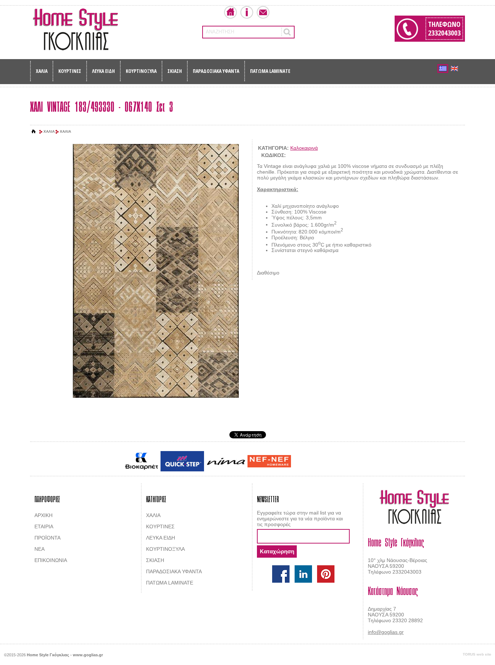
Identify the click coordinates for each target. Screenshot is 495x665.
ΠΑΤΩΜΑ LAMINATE (270, 70)
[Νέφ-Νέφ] (269, 461)
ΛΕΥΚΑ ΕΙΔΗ (103, 70)
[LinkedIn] (303, 574)
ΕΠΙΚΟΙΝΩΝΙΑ (50, 560)
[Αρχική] (33, 131)
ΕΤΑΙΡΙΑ (43, 526)
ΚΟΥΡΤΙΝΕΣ (69, 70)
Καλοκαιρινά (304, 148)
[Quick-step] (182, 461)
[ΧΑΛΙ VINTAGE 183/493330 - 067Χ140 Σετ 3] (156, 271)
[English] (454, 68)
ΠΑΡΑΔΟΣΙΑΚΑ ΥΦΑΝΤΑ (216, 70)
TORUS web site (477, 654)
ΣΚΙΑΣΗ (174, 70)
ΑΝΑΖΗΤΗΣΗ (220, 31)
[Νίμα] (226, 461)
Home (230, 12)
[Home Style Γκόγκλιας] (75, 29)
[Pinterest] (325, 574)
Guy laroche (305, 462)
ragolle (365, 462)
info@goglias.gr (386, 632)
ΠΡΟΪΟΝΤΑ (47, 538)
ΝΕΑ (39, 549)
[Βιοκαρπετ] (141, 461)
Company (246, 12)
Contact (263, 12)
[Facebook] (281, 574)
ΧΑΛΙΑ (41, 70)
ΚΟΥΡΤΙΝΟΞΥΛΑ (141, 70)
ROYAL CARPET (338, 462)
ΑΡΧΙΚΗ (43, 515)
